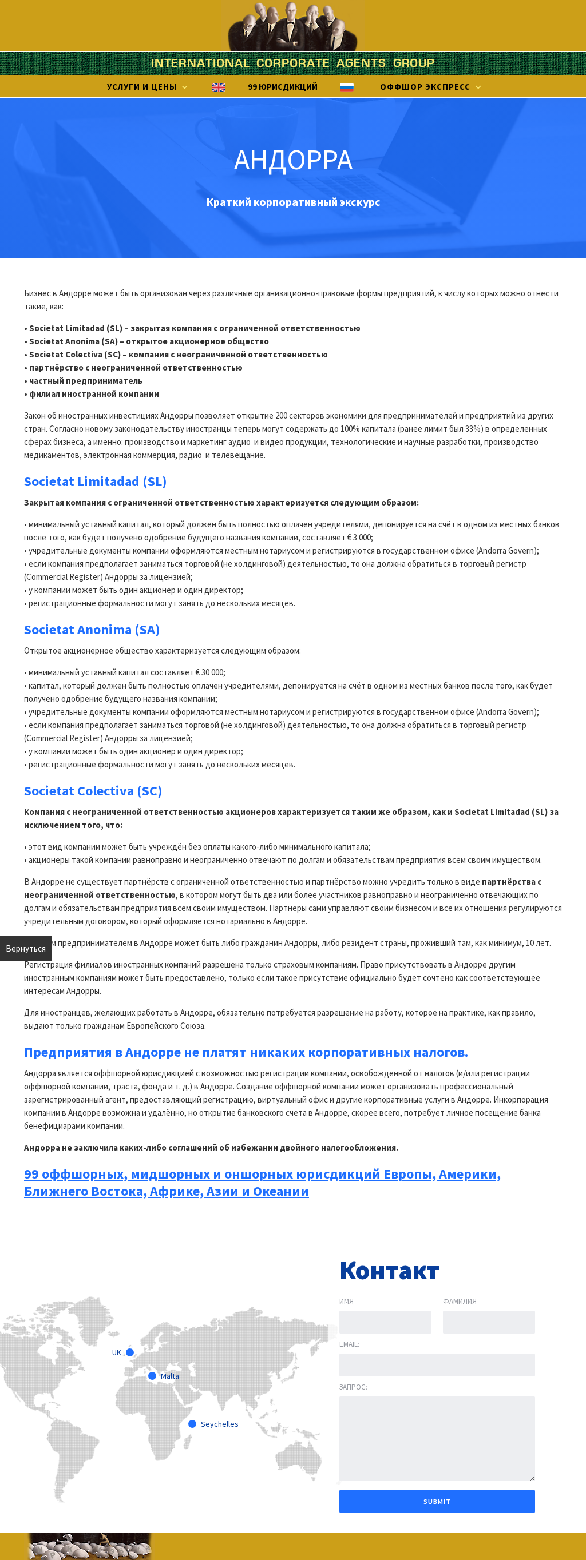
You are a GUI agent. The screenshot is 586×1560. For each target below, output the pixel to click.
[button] (146, 86)
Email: (349, 1344)
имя (346, 1301)
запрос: (353, 1387)
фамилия (460, 1301)
